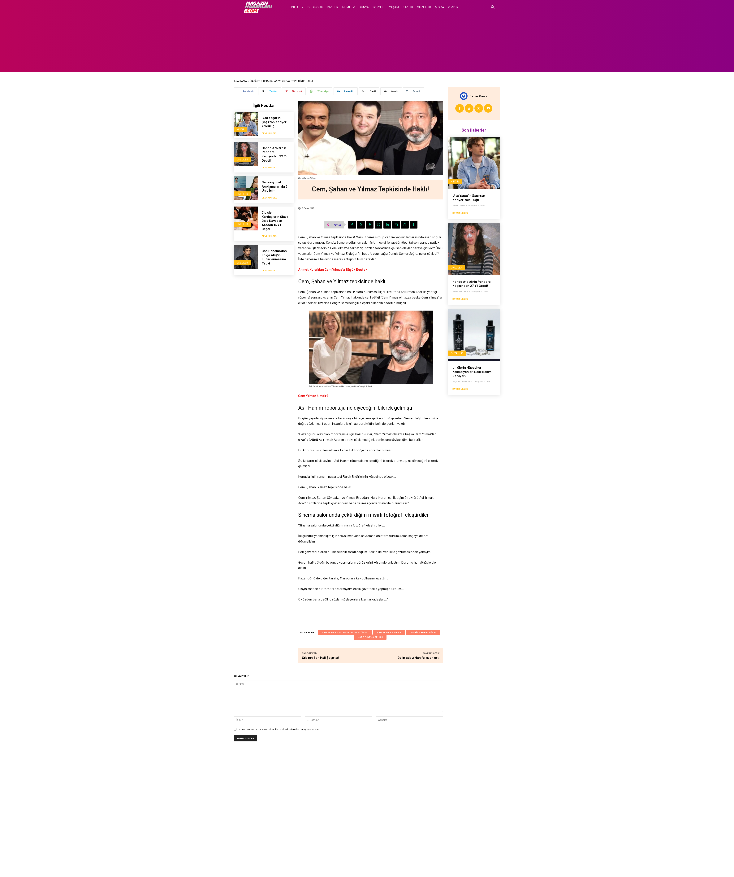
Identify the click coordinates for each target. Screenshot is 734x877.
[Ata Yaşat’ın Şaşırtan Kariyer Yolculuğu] (246, 124)
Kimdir (240, 129)
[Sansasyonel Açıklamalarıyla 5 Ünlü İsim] (246, 188)
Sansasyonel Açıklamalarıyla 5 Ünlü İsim (274, 186)
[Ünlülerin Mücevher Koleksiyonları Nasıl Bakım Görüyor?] (474, 335)
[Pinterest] (369, 225)
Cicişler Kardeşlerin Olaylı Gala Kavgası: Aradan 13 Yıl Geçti (275, 220)
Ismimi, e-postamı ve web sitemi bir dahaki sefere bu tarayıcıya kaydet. (279, 729)
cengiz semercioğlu (423, 632)
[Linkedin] (387, 225)
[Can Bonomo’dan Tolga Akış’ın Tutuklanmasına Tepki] (246, 257)
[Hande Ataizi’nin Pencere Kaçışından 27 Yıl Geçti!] (246, 154)
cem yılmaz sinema (389, 632)
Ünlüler (255, 80)
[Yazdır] (405, 225)
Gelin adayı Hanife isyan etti (418, 657)
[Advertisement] (367, 43)
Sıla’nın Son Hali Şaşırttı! (320, 657)
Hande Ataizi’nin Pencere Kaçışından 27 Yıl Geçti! (274, 154)
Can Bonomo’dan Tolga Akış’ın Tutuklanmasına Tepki (274, 257)
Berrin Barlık (458, 205)
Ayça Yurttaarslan (461, 381)
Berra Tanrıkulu (460, 291)
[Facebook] (352, 225)
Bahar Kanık (478, 96)
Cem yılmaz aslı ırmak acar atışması (345, 632)
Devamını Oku (269, 133)
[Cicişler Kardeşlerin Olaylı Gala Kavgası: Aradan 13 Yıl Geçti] (246, 218)
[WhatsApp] (378, 225)
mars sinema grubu (370, 637)
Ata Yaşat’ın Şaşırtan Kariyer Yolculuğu (274, 122)
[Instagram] (469, 108)
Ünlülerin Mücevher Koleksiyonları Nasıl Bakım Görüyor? (471, 371)
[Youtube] (488, 108)
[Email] (396, 225)
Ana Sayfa (240, 80)
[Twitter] (361, 225)
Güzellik (457, 353)
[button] (493, 7)
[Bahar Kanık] (464, 96)
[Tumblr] (413, 225)
